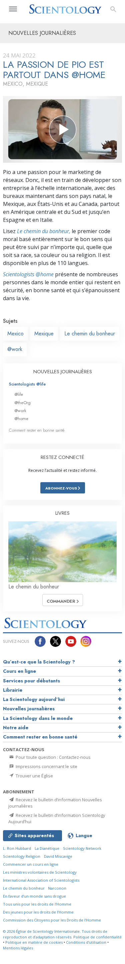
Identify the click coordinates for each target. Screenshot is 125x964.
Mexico (15, 333)
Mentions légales (18, 947)
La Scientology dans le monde (38, 718)
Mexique (44, 333)
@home (21, 418)
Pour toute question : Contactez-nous (53, 757)
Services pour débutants (31, 680)
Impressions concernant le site (46, 766)
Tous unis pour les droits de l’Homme (37, 904)
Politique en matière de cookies (34, 942)
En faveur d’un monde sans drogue (34, 896)
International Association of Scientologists (41, 880)
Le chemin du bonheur (89, 333)
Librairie (12, 690)
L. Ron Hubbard (17, 848)
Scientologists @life (27, 384)
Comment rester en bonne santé (36, 430)
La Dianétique (47, 848)
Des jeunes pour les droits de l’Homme (38, 912)
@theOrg (22, 402)
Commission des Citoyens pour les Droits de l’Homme (52, 920)
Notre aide (15, 727)
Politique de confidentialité (97, 936)
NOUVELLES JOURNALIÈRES (62, 371)
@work (14, 349)
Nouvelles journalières (29, 708)
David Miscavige (58, 856)
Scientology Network (82, 848)
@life (18, 394)
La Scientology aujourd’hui (34, 699)
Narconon (57, 888)
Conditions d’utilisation (86, 942)
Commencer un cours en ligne (30, 864)
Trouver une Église (34, 776)
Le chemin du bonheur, (43, 231)
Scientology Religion (21, 856)
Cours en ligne (19, 671)
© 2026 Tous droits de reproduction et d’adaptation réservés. (55, 934)
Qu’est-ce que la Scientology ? (39, 661)
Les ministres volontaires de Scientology (40, 872)
